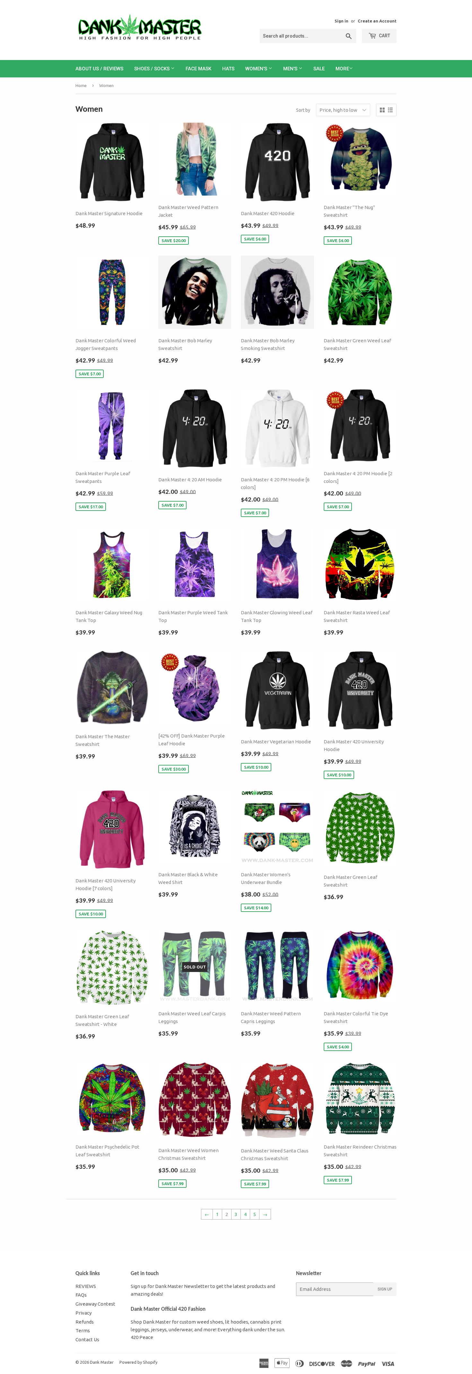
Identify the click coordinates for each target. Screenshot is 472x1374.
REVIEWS (85, 1286)
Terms (82, 1330)
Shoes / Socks (152, 69)
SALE (319, 69)
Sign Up (385, 1289)
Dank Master (102, 1362)
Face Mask (198, 69)
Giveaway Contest (95, 1304)
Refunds (84, 1322)
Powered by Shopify (138, 1362)
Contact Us (87, 1339)
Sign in (341, 21)
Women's (256, 69)
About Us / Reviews (99, 69)
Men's (291, 69)
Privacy (83, 1313)
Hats (228, 69)
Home (81, 85)
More (342, 69)
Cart (384, 35)
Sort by (303, 110)
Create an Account (377, 21)
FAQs (81, 1295)
